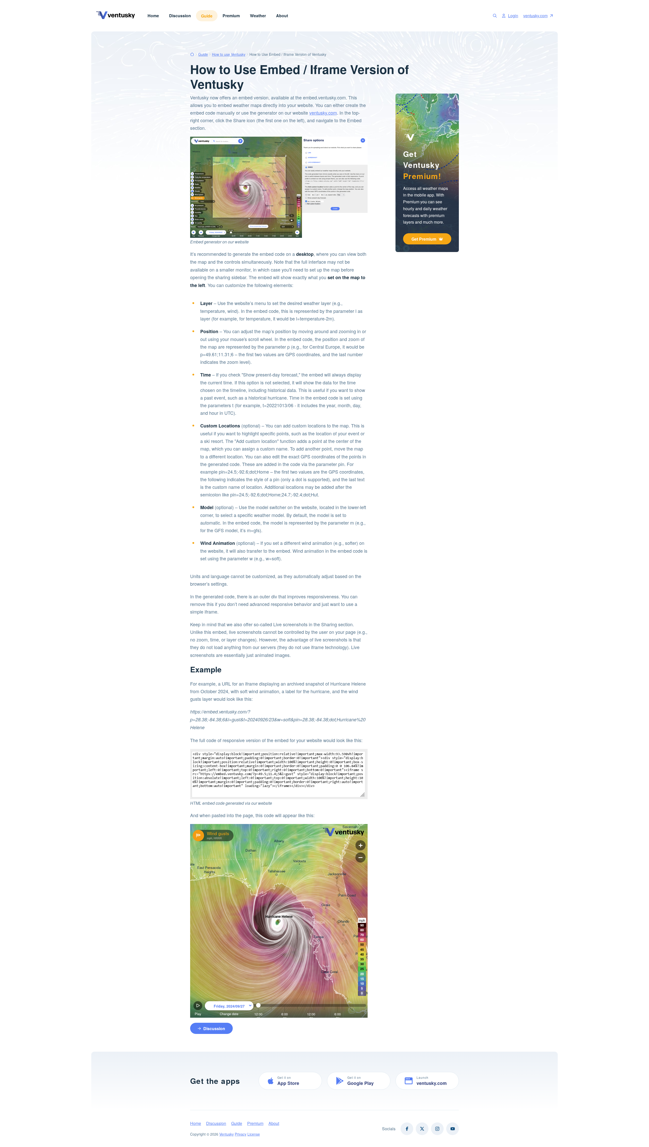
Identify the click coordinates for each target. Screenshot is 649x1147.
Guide (206, 16)
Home (153, 16)
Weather (258, 16)
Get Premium (423, 239)
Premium (231, 16)
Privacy (240, 1134)
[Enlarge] (279, 236)
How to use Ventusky (228, 54)
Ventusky (226, 1134)
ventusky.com (535, 16)
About (282, 16)
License (253, 1134)
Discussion (180, 16)
